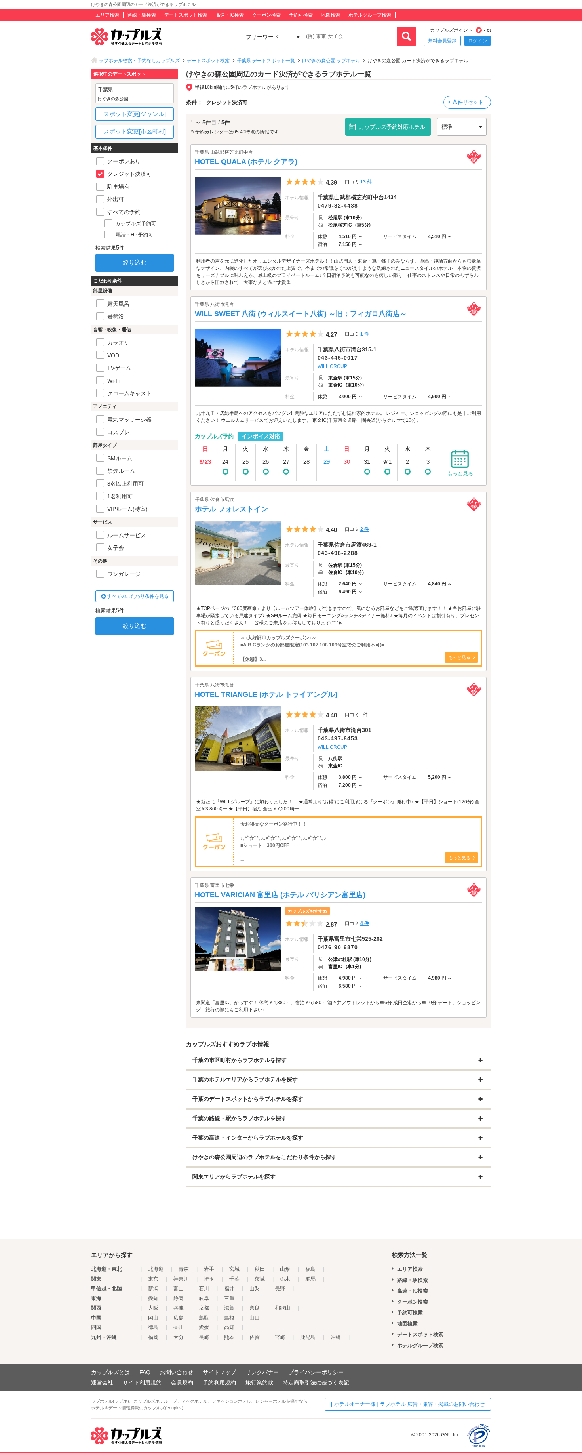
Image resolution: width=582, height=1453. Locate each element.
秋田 (260, 1269)
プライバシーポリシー (316, 1372)
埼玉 (209, 1279)
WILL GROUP (332, 366)
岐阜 (204, 1298)
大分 (178, 1337)
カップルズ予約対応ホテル (392, 127)
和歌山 (282, 1308)
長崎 (204, 1337)
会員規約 (182, 1382)
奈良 (254, 1308)
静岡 (178, 1298)
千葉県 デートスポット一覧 (266, 60)
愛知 (153, 1298)
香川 (178, 1327)
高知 (229, 1327)
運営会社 (102, 1382)
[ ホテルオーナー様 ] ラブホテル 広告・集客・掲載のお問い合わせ (408, 1404)
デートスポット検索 (185, 15)
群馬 (310, 1279)
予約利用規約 (219, 1382)
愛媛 (204, 1327)
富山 (178, 1288)
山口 (254, 1318)
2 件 (364, 529)
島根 (229, 1318)
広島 (178, 1318)
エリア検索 (107, 15)
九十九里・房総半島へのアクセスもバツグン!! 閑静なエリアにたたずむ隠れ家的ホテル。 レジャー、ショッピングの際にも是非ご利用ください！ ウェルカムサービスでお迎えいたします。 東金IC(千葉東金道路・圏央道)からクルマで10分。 (338, 416)
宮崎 (280, 1337)
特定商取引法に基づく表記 (316, 1382)
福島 (310, 1269)
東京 (153, 1279)
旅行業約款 (259, 1382)
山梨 (254, 1288)
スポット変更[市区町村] (134, 131)
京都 (204, 1308)
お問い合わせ (176, 1372)
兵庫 (178, 1308)
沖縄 (336, 1337)
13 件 (366, 182)
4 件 (364, 923)
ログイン (477, 41)
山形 (285, 1269)
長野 (280, 1288)
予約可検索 (301, 15)
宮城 (234, 1269)
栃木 (285, 1279)
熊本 (229, 1337)
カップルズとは (110, 1372)
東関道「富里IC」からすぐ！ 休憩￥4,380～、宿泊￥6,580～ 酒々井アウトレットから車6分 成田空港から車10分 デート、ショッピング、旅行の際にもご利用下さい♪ (338, 1006)
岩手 (209, 1269)
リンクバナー (262, 1372)
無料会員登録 (442, 41)
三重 (229, 1298)
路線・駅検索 (141, 15)
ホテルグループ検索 (369, 15)
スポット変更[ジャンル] (134, 114)
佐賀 (254, 1337)
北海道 (156, 1269)
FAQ (144, 1372)
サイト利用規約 (142, 1382)
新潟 (153, 1288)
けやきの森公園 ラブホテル (331, 60)
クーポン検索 (266, 15)
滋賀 (229, 1308)
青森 (184, 1269)
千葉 (234, 1279)
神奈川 (181, 1279)
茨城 (260, 1279)
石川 (204, 1288)
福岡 (153, 1337)
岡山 (153, 1318)
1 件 (364, 334)
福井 (229, 1288)
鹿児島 (308, 1337)
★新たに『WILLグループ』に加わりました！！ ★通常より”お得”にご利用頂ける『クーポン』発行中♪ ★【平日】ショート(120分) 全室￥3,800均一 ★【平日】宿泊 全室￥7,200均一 (337, 805)
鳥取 (204, 1318)
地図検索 (330, 15)
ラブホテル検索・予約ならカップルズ (139, 60)
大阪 (153, 1308)
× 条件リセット (465, 102)
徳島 (153, 1327)
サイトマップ (219, 1372)
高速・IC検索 (229, 15)
